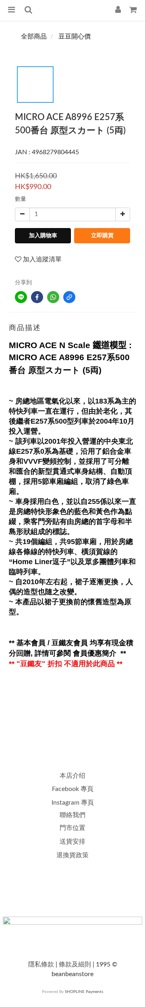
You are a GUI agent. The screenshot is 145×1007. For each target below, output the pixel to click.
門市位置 (72, 828)
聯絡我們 (72, 815)
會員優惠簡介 (95, 653)
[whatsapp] (53, 297)
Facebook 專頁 (72, 789)
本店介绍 (72, 776)
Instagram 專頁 (73, 802)
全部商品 (34, 36)
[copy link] (69, 297)
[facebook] (37, 297)
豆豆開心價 (74, 36)
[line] (21, 297)
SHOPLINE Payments (84, 992)
